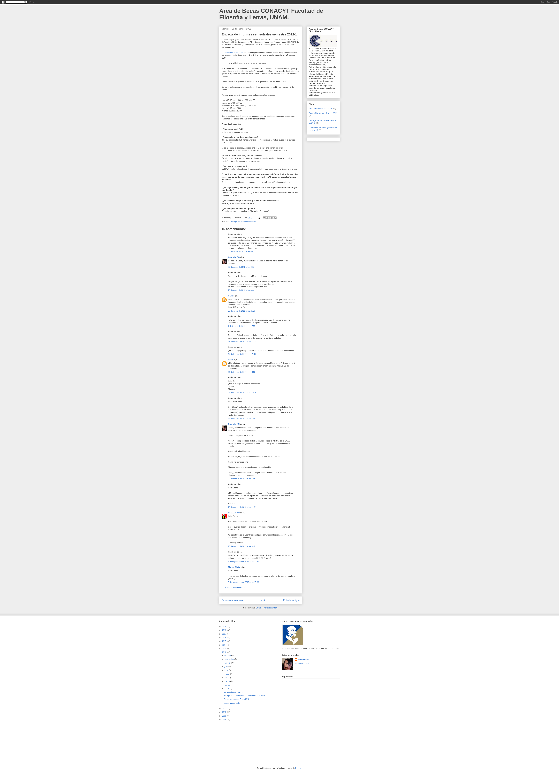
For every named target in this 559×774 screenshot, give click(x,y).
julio (226, 666)
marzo (227, 681)
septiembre (229, 659)
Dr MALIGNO (234, 513)
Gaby (230, 296)
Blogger (298, 768)
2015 (224, 641)
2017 (224, 634)
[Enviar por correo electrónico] (264, 217)
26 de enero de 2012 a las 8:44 (241, 290)
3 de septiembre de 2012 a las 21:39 (243, 562)
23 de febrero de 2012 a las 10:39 (242, 393)
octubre (227, 655)
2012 (224, 652)
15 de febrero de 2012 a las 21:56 (242, 354)
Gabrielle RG (234, 257)
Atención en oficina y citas (321, 108)
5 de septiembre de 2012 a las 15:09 (243, 582)
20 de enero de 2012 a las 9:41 (241, 252)
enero (227, 689)
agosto (227, 663)
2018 (224, 630)
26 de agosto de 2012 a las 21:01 (242, 507)
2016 (224, 638)
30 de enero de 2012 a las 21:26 (241, 311)
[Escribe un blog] (266, 217)
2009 (224, 716)
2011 (224, 708)
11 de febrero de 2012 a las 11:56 (242, 341)
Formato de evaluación (233, 53)
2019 (224, 626)
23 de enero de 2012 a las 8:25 (241, 267)
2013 (224, 649)
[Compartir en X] (269, 217)
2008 (224, 719)
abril (226, 677)
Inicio (263, 600)
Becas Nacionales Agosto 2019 (323, 113)
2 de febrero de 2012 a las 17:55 (241, 326)
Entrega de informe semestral (243, 222)
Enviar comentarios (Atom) (266, 608)
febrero (227, 685)
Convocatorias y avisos (234, 692)
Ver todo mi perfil (302, 663)
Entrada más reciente (233, 600)
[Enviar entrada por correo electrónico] (259, 218)
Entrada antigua (291, 600)
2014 (224, 645)
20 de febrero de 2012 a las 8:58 (241, 372)
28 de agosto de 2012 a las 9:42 (241, 546)
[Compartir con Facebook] (272, 217)
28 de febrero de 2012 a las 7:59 (241, 418)
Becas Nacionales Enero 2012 (236, 699)
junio (226, 670)
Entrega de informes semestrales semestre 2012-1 (245, 696)
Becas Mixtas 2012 (232, 703)
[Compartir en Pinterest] (275, 217)
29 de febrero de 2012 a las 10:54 (242, 479)
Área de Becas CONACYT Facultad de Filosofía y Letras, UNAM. (271, 14)
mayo (227, 674)
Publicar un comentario (235, 588)
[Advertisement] (241, 744)
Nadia (230, 360)
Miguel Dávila (234, 567)
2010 (224, 712)
